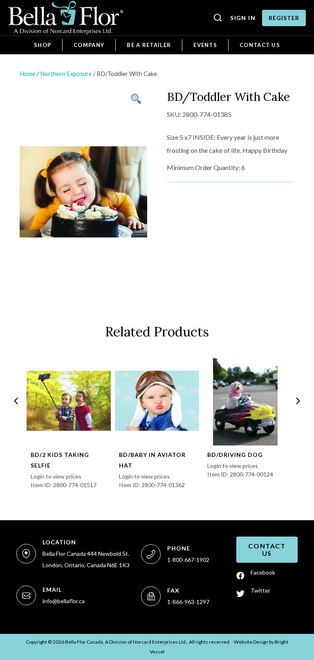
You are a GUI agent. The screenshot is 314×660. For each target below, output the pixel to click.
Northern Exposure (66, 73)
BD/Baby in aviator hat (152, 460)
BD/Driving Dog (235, 454)
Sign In (243, 17)
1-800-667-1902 (188, 559)
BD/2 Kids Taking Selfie (60, 460)
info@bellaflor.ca (64, 600)
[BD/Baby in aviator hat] (157, 400)
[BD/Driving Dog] (245, 400)
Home (28, 73)
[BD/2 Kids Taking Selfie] (68, 400)
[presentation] (16, 401)
